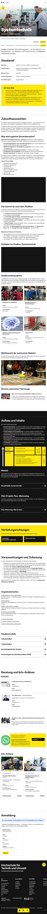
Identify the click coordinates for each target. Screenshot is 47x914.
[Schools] (20, 910)
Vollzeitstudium (6, 639)
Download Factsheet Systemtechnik (10, 621)
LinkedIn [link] (17, 882)
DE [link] (45, 2)
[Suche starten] (24, 910)
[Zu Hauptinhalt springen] (3, 8)
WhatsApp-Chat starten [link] (38, 739)
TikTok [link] (17, 886)
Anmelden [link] (19, 795)
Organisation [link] (32, 882)
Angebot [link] (17, 38)
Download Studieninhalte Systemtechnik (11, 624)
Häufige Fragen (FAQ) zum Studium (10, 606)
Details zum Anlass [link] (6, 795)
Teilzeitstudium (6, 644)
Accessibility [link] (39, 907)
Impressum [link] (32, 907)
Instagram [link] (17, 883)
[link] (5, 3)
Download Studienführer (7, 619)
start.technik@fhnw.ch (16, 690)
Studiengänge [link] (22, 38)
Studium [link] (12, 38)
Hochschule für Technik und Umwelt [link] (5, 885)
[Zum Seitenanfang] (44, 865)
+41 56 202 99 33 (15, 686)
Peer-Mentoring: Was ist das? (11, 510)
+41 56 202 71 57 (15, 702)
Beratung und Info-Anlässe (34, 45)
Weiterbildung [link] (4, 889)
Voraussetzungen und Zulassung (21, 45)
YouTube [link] (17, 888)
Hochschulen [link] (32, 883)
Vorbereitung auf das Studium (8, 612)
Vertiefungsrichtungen (10, 45)
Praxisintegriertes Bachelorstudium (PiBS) (16, 654)
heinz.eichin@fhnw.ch (16, 706)
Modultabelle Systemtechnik (11, 486)
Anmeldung (43, 41)
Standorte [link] (31, 885)
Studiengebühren (5, 601)
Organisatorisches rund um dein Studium (11, 595)
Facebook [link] (17, 885)
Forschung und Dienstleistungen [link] (4, 893)
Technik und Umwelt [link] (5, 38)
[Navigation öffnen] (27, 910)
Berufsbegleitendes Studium (11, 649)
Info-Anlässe (36, 41)
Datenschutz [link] (25, 907)
